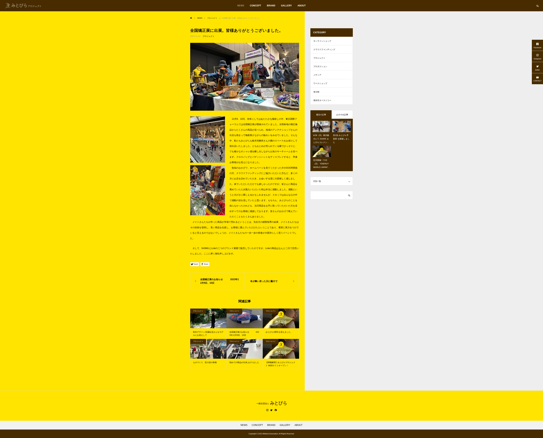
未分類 (316, 92)
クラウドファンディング (324, 49)
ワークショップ (320, 83)
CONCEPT (255, 5)
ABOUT (302, 5)
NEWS (240, 5)
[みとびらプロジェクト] (23, 5)
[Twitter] (271, 410)
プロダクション (320, 66)
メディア (317, 75)
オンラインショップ (322, 41)
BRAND (271, 5)
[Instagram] (267, 410)
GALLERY (286, 5)
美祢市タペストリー (322, 100)
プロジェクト (208, 36)
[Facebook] (276, 410)
